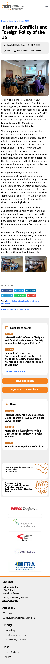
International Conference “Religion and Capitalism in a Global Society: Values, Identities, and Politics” (24, 340)
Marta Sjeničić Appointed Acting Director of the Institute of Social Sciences (23, 433)
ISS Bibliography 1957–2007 (14, 635)
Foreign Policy (11, 301)
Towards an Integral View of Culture (24, 446)
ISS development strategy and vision (18, 618)
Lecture (21, 45)
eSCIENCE (6, 657)
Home (3, 21)
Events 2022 (24, 21)
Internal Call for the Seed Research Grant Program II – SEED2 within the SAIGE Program (24, 417)
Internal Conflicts (24, 301)
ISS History (7, 613)
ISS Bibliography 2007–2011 (14, 640)
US (33, 301)
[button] (7, 290)
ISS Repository (8, 630)
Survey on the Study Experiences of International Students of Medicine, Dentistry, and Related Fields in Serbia (19, 487)
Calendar (12, 21)
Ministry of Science (10, 652)
